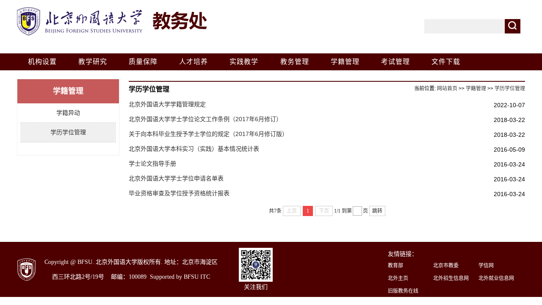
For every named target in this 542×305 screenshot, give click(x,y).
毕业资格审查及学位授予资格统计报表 (179, 193)
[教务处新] (113, 9)
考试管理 (395, 61)
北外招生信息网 (451, 278)
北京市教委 (446, 266)
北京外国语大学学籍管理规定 (167, 104)
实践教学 (244, 61)
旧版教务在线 (403, 291)
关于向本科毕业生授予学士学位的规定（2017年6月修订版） (208, 133)
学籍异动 (68, 112)
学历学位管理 (68, 132)
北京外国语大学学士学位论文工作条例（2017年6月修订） (205, 119)
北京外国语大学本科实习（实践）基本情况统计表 (194, 148)
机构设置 (42, 61)
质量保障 (143, 61)
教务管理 (294, 61)
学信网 (486, 266)
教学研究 (92, 61)
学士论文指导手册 (152, 163)
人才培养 (193, 61)
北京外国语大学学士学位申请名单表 (176, 178)
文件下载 (445, 61)
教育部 (395, 266)
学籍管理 (345, 61)
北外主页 (398, 278)
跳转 (377, 211)
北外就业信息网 (496, 278)
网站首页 (447, 89)
